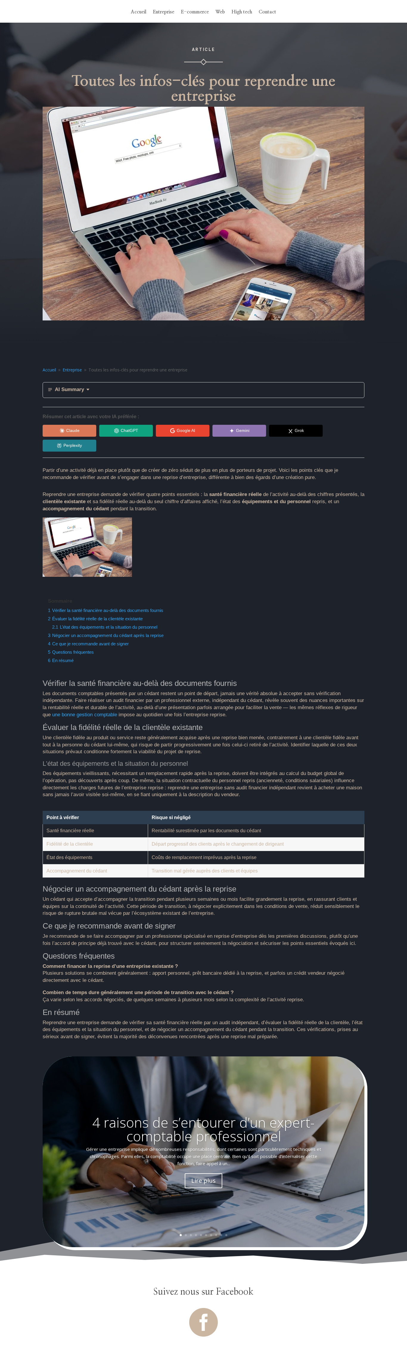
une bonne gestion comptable (84, 714)
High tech (242, 12)
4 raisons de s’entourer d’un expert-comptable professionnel (203, 1129)
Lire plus (203, 1181)
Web (220, 12)
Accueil (138, 12)
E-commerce (195, 12)
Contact (267, 12)
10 (226, 1235)
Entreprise (163, 12)
